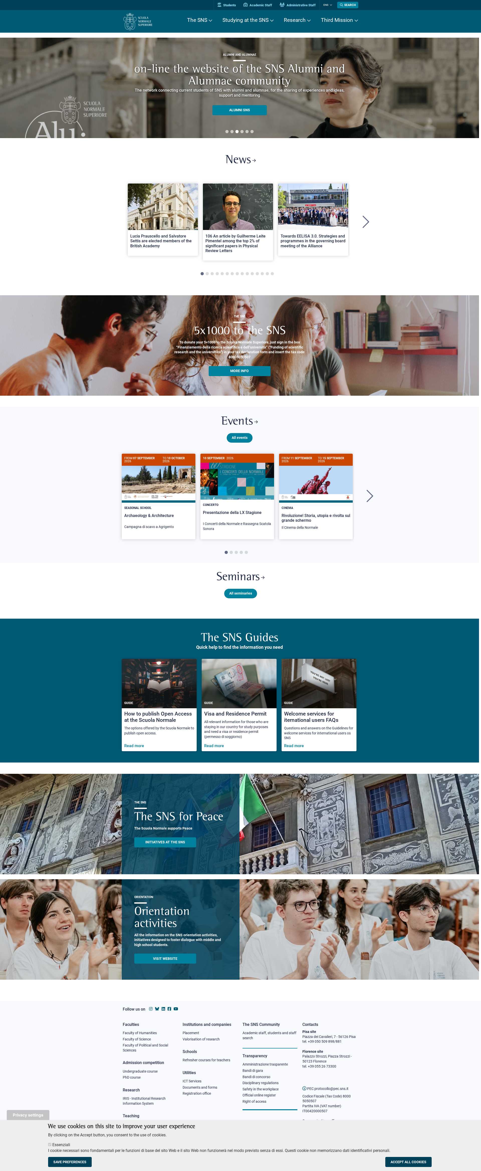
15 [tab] (272, 273)
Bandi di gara (253, 1071)
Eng (325, 5)
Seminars (238, 577)
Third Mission (337, 20)
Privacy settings (28, 1115)
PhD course (132, 1077)
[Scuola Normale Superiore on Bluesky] (157, 1009)
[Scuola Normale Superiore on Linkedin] (163, 1009)
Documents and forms (200, 1087)
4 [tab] (242, 131)
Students (229, 5)
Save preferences (69, 1162)
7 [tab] (232, 273)
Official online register (259, 1095)
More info (239, 371)
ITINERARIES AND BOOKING (239, 111)
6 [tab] (252, 131)
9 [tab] (242, 273)
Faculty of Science (137, 1039)
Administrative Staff (301, 5)
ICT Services (192, 1081)
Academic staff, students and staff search (269, 1035)
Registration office (197, 1093)
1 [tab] (226, 131)
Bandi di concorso (256, 1077)
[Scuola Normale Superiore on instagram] (151, 1009)
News (238, 160)
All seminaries (240, 593)
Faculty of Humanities (140, 1033)
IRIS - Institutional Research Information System (144, 1100)
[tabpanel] (163, 222)
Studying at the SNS (245, 20)
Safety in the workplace (261, 1089)
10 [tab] (247, 273)
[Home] (138, 21)
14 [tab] (267, 273)
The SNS (197, 20)
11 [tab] (252, 273)
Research (295, 20)
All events (240, 438)
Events (237, 421)
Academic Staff (260, 5)
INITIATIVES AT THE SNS (165, 842)
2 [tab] (231, 131)
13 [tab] (262, 273)
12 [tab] (257, 273)
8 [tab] (237, 273)
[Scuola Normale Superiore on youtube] (176, 1009)
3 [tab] (236, 131)
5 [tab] (247, 131)
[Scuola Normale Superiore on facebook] (169, 1009)
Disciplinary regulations (261, 1083)
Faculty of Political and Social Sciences (145, 1047)
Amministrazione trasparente (265, 1064)
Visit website (165, 959)
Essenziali (61, 1144)
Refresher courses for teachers (206, 1060)
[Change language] (330, 5)
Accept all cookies (408, 1162)
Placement (191, 1033)
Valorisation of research (201, 1039)
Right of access (254, 1101)
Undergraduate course (140, 1071)
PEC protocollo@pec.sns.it (327, 1089)
